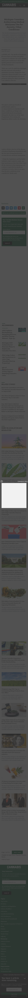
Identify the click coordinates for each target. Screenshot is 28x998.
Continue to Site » (23, 481)
